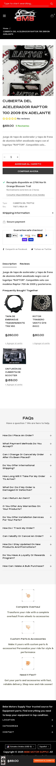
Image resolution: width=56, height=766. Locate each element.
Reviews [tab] (25, 264)
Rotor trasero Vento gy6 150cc (39, 321)
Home (5, 28)
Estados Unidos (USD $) (21, 746)
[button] (9, 118)
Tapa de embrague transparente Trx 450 (14, 321)
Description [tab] (10, 264)
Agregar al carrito (44, 760)
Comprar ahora (28, 171)
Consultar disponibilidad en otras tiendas (26, 195)
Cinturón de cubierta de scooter (13, 372)
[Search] (51, 4)
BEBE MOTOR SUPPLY (36, 751)
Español (43, 746)
